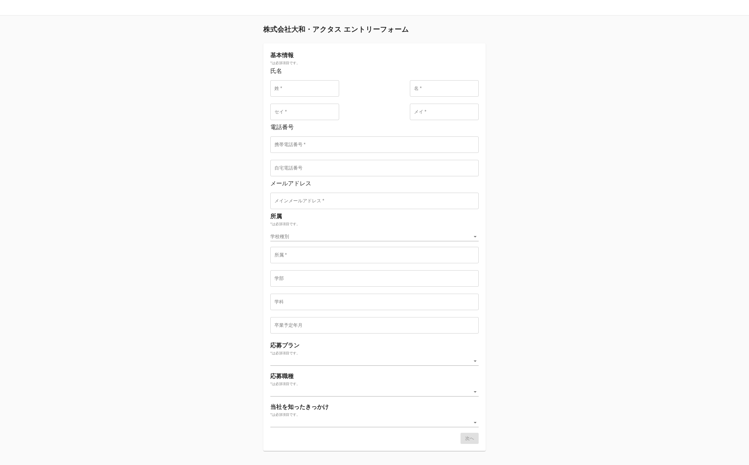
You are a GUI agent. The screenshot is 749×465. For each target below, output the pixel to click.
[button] (374, 236)
